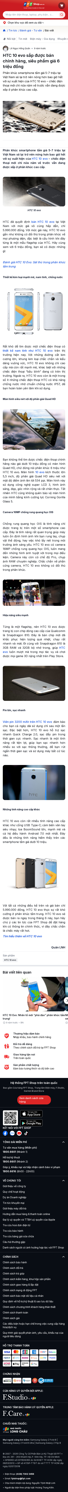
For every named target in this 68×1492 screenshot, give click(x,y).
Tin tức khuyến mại (13, 1202)
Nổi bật (11, 38)
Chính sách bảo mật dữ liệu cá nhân (23, 1295)
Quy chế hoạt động (14, 1191)
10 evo (40, 472)
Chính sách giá (11, 1318)
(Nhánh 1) (15, 1151)
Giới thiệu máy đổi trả (14, 1208)
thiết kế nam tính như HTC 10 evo (28, 350)
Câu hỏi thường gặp (14, 1241)
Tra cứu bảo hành (13, 1230)
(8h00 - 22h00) (19, 1171)
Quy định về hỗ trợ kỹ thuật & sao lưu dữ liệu (28, 1301)
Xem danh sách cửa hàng (31, 1100)
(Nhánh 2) (15, 1161)
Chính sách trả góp (13, 1273)
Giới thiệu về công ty (14, 1186)
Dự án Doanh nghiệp (14, 1197)
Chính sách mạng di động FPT (20, 1290)
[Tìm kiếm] (62, 14)
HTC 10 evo (40, 158)
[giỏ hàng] (61, 5)
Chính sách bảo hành (15, 1262)
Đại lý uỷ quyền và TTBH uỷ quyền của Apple (29, 1219)
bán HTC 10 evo (42, 222)
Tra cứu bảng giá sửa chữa (18, 1236)
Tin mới (22, 38)
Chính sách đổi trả (13, 1267)
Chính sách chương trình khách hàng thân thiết (29, 1306)
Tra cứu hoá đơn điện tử (16, 1225)
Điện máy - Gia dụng (42, 38)
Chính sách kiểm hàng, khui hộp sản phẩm (27, 1279)
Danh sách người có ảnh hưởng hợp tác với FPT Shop (33, 1247)
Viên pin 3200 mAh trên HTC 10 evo (27, 722)
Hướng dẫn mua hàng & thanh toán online (26, 1214)
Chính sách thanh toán (15, 1312)
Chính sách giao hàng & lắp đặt (20, 1284)
